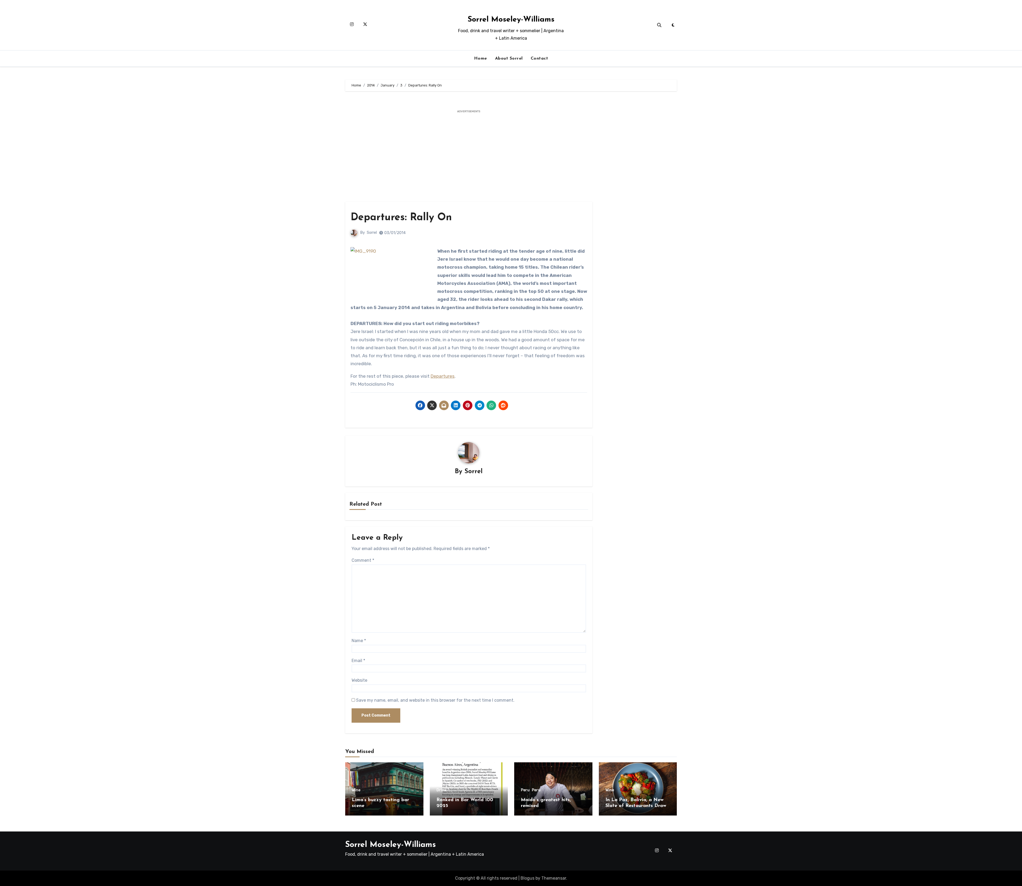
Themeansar (553, 878)
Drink (441, 790)
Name (359, 640)
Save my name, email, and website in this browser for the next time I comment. (435, 700)
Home (480, 58)
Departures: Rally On (401, 218)
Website (359, 680)
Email (358, 660)
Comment (363, 560)
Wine (356, 790)
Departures (443, 376)
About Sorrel (509, 58)
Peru (525, 790)
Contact (539, 58)
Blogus (527, 878)
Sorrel (372, 232)
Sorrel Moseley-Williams (511, 19)
